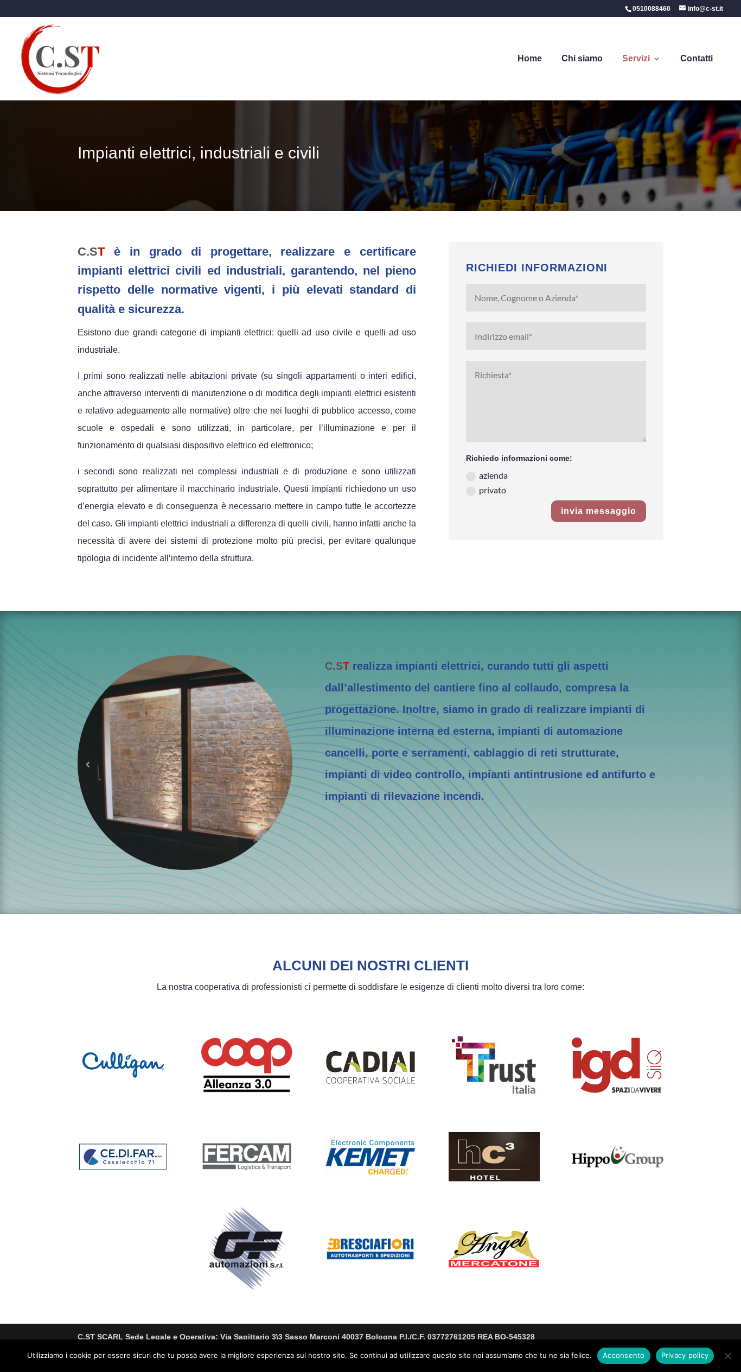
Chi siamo (582, 59)
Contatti (696, 59)
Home (530, 59)
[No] (727, 1355)
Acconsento (624, 1355)
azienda (493, 475)
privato (492, 490)
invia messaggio (598, 511)
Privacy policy (685, 1355)
